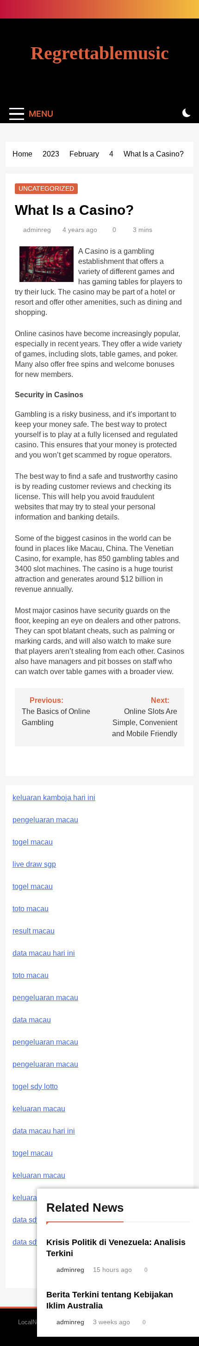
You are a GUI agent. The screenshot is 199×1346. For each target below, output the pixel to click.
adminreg (37, 229)
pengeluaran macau (45, 1042)
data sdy (26, 1220)
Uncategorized (46, 188)
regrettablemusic (100, 53)
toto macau (30, 909)
